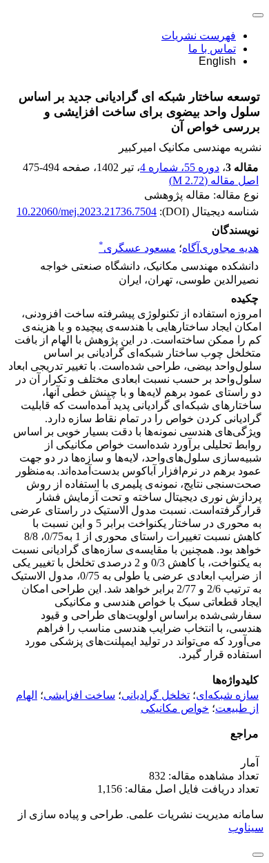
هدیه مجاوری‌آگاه (220, 248)
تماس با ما (212, 48)
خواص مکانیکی (175, 708)
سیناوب (245, 827)
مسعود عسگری (137, 248)
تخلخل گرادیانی (155, 695)
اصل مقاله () (214, 180)
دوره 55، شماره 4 (179, 167)
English (217, 61)
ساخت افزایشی (79, 695)
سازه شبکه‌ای (227, 695)
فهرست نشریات (198, 35)
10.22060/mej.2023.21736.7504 (87, 211)
